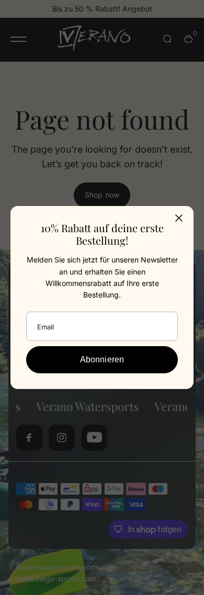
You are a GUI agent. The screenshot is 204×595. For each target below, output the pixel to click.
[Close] (179, 218)
